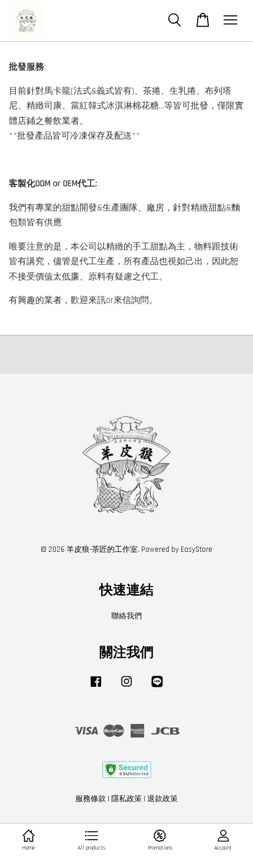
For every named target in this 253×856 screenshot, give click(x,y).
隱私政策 (126, 799)
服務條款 (90, 799)
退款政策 (162, 799)
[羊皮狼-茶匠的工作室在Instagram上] (126, 687)
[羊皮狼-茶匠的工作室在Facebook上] (96, 687)
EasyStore (196, 549)
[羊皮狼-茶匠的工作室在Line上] (157, 687)
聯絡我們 (126, 616)
